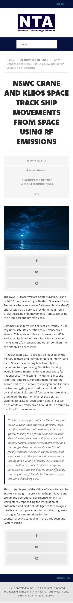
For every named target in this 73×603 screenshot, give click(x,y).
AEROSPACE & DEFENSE (38, 180)
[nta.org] (36, 22)
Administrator (38, 170)
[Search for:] (36, 44)
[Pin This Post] (36, 283)
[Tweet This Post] (36, 272)
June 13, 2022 (38, 160)
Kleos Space (49, 301)
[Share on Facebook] (36, 261)
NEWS (49, 184)
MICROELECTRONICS (32, 184)
